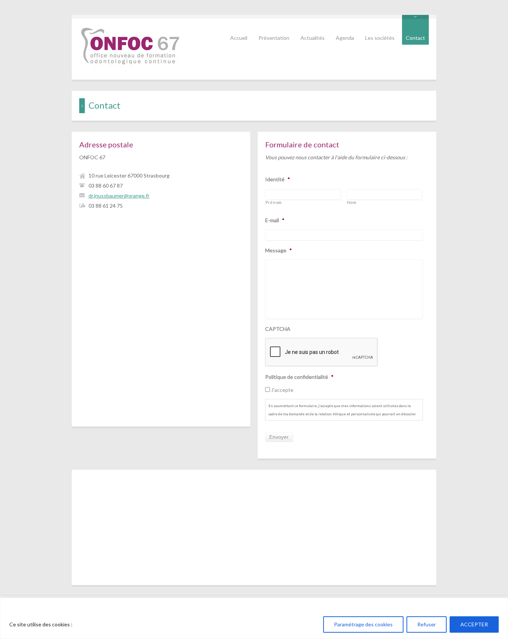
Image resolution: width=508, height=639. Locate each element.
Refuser (426, 624)
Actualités (312, 38)
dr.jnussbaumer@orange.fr (119, 195)
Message (278, 250)
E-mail (274, 220)
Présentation (273, 38)
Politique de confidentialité (299, 377)
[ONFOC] (130, 64)
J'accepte (282, 390)
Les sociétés (380, 38)
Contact (415, 38)
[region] (254, 618)
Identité (277, 179)
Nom (352, 202)
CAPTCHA (277, 329)
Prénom (274, 202)
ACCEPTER (474, 624)
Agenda (345, 38)
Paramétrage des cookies (363, 624)
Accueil (238, 38)
